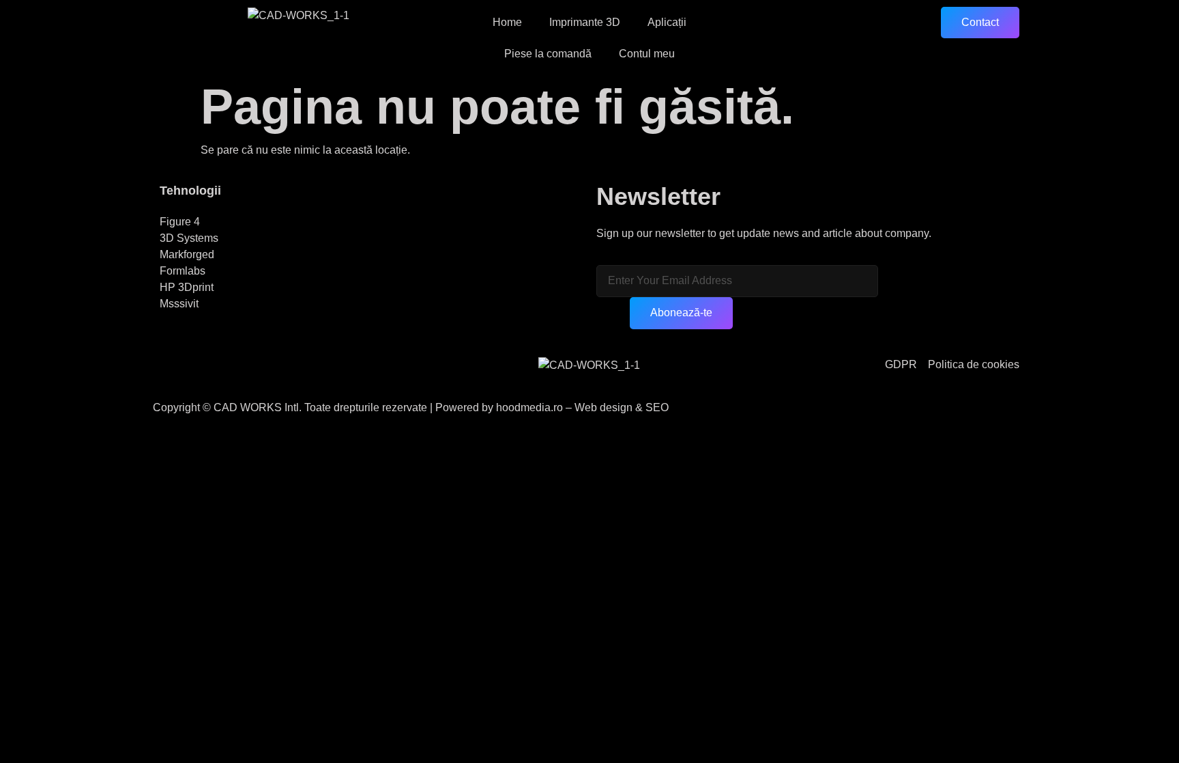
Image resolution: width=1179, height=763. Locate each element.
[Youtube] (213, 374)
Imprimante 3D (584, 22)
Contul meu (647, 53)
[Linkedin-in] (250, 374)
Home (507, 22)
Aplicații (666, 22)
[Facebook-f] (177, 374)
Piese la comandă (548, 53)
